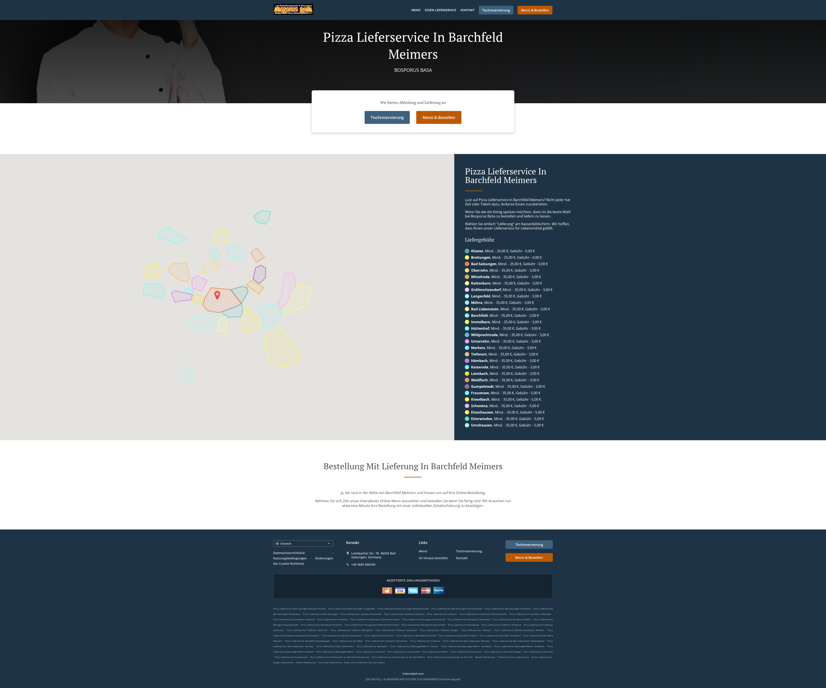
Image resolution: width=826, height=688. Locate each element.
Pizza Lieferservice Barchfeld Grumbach (500, 635)
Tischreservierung (469, 551)
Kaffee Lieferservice (306, 662)
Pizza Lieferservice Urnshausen (404, 651)
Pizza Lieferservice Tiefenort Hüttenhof (396, 630)
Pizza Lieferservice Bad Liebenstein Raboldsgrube (519, 640)
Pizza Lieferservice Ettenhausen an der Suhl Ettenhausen (339, 657)
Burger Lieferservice (283, 662)
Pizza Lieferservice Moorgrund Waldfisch (321, 624)
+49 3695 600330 (363, 564)
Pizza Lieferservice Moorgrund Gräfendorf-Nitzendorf (372, 624)
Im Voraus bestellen (433, 558)
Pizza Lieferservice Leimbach (442, 614)
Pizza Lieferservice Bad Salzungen (320, 614)
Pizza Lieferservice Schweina (425, 640)
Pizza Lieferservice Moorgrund (463, 624)
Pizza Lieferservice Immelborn (332, 619)
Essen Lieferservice (440, 10)
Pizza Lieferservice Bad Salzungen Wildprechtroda (403, 608)
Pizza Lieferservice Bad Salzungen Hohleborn (508, 608)
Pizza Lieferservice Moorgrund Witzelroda (423, 619)
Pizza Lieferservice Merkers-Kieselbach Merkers (519, 630)
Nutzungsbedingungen (290, 558)
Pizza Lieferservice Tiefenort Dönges (439, 630)
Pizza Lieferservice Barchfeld (347, 640)
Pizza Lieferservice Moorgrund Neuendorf (469, 619)
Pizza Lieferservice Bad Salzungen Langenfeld (351, 608)
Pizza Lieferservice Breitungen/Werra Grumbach (466, 646)
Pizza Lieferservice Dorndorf (378, 635)
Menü (416, 10)
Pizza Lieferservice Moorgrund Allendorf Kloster (375, 619)
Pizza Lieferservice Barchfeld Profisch (458, 635)
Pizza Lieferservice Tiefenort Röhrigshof (351, 630)
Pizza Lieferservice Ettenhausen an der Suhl (450, 657)
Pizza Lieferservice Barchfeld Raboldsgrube (307, 640)
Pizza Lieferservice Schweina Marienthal (386, 640)
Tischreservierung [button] (496, 10)
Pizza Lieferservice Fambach (370, 651)
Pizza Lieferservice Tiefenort (476, 630)
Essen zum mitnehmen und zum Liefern (364, 662)
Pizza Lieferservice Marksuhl (538, 651)
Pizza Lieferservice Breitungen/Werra (335, 651)
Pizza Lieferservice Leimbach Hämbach (404, 614)
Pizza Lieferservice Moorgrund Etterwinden (423, 624)
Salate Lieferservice (541, 657)
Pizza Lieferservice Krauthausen (291, 657)
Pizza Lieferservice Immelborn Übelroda (530, 614)
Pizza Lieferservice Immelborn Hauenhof (294, 619)
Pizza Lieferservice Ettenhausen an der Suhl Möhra (398, 657)
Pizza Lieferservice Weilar (435, 651)
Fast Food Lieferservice (330, 662)
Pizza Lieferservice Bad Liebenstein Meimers (466, 640)
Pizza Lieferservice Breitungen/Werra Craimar (414, 646)
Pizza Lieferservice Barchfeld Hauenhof (416, 635)
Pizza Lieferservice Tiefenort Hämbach (501, 624)
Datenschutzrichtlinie (289, 553)
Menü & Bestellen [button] (535, 10)
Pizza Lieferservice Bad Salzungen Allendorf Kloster (299, 608)
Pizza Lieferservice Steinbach (372, 646)
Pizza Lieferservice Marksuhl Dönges (502, 651)
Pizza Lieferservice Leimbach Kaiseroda (361, 614)
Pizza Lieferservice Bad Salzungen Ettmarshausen (456, 608)
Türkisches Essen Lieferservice (514, 657)
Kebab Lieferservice (485, 657)
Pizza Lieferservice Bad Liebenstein (335, 646)
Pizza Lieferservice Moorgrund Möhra (512, 619)
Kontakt (468, 10)
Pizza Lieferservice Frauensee (466, 651)
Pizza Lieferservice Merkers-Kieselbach (342, 635)
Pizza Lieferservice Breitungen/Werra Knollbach (519, 646)
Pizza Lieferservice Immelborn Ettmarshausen (483, 614)
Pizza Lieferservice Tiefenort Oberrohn (307, 630)
